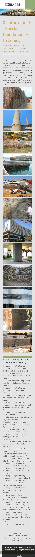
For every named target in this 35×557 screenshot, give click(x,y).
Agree (19, 555)
